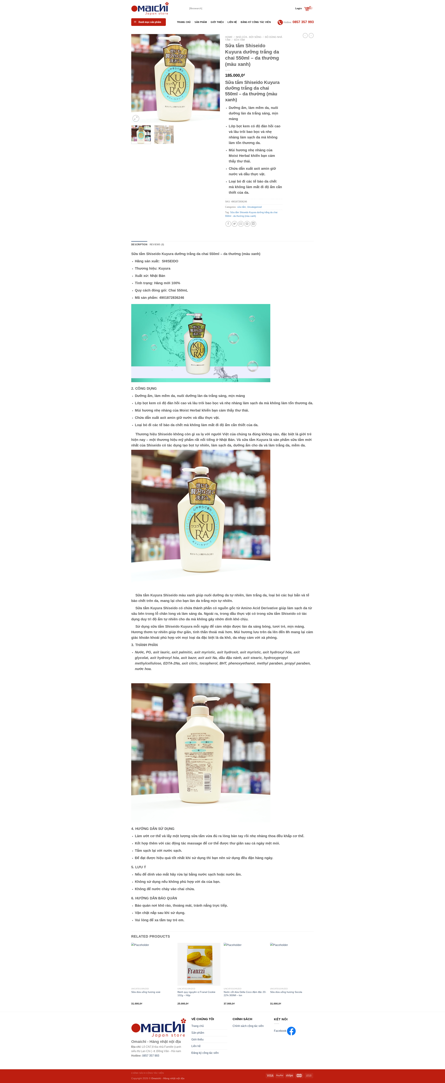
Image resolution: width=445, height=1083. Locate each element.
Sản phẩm (201, 22)
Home (228, 37)
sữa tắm (239, 40)
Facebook (280, 1030)
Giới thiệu (217, 22)
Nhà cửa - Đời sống (248, 37)
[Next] (214, 78)
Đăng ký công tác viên (255, 22)
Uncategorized (254, 207)
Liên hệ (232, 22)
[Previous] (137, 78)
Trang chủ (184, 22)
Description (139, 244)
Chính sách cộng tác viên (248, 1025)
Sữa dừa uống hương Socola (286, 992)
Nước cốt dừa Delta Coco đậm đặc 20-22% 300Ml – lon (245, 994)
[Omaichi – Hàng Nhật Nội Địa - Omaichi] (157, 8)
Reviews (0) (157, 244)
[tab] (139, 244)
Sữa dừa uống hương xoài (145, 992)
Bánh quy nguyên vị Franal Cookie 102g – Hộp (196, 994)
